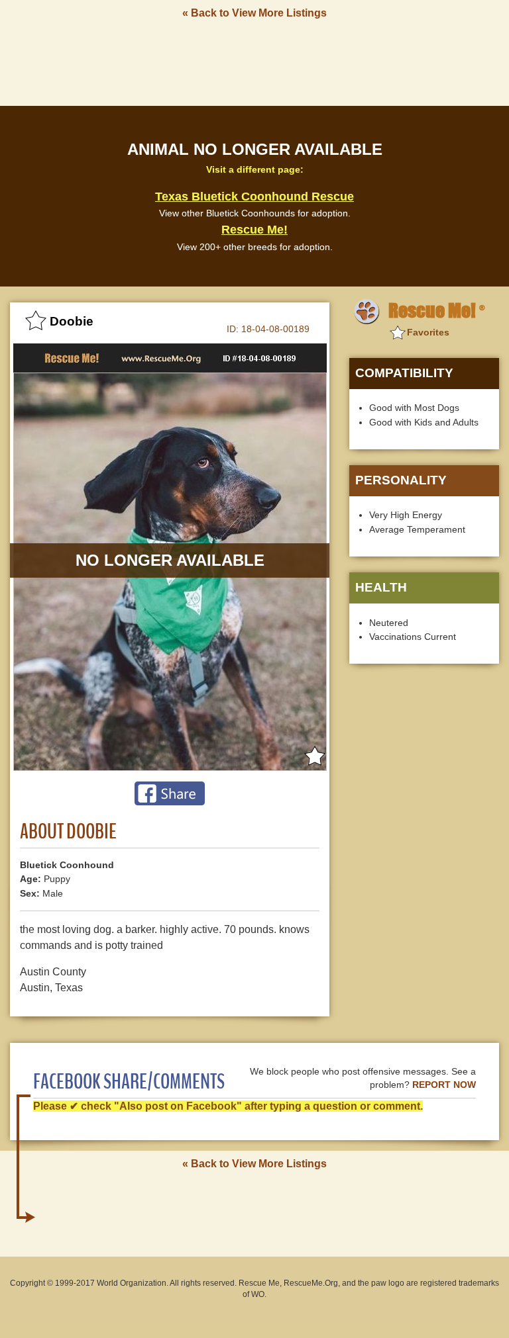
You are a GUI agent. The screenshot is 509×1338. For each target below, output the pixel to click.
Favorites (428, 332)
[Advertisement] (254, 61)
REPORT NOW (444, 1085)
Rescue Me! (254, 229)
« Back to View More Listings (254, 13)
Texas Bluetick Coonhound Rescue (254, 196)
